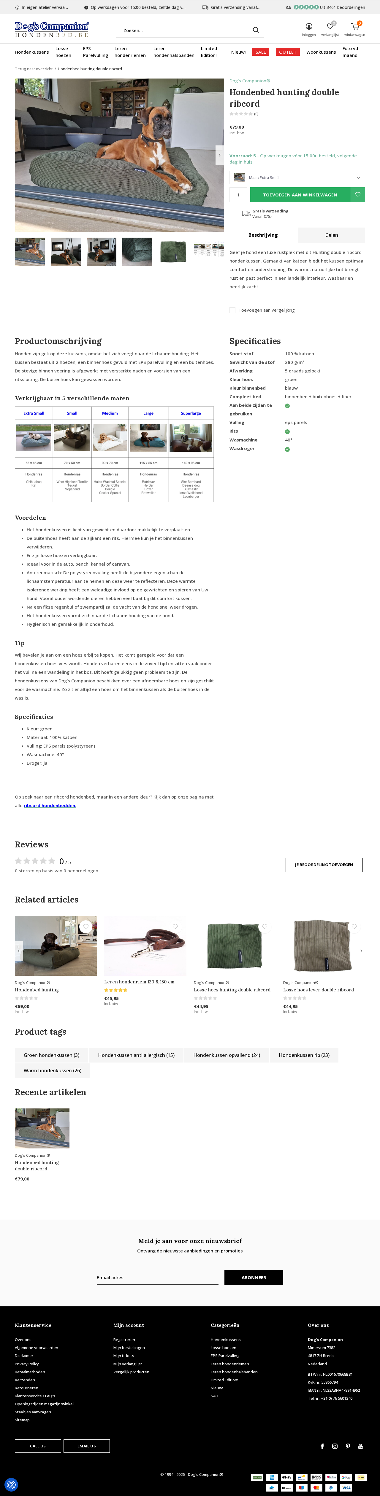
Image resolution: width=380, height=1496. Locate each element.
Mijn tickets (123, 1355)
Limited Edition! (209, 52)
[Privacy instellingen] (11, 1485)
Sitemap (22, 1420)
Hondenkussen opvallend (226, 1055)
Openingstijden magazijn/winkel (44, 1404)
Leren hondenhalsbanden (173, 52)
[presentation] (220, 155)
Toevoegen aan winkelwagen (300, 195)
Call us (38, 1446)
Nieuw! (238, 52)
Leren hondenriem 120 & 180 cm (139, 982)
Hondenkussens (32, 52)
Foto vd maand (350, 52)
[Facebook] (322, 1446)
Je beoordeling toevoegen (324, 864)
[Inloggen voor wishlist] (357, 194)
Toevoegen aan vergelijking (266, 310)
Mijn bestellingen (129, 1347)
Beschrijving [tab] (263, 235)
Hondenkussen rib (304, 1055)
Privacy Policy (27, 1364)
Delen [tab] (331, 235)
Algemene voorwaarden (36, 1347)
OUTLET (288, 52)
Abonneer (254, 1277)
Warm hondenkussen (52, 1070)
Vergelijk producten (131, 1372)
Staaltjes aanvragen (33, 1412)
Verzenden (25, 1380)
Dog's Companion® (249, 81)
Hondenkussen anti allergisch (136, 1055)
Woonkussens (321, 52)
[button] (30, 252)
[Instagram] (335, 1446)
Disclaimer (24, 1355)
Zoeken (256, 30)
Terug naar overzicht (34, 68)
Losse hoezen (63, 52)
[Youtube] (360, 1446)
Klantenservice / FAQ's (35, 1396)
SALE (261, 52)
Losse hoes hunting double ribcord (232, 990)
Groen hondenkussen (51, 1055)
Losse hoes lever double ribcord (318, 990)
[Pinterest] (348, 1446)
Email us (86, 1446)
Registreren (124, 1339)
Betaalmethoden (30, 1372)
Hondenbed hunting (37, 990)
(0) (256, 113)
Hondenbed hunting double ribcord (37, 1166)
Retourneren (26, 1388)
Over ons (23, 1339)
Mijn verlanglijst (127, 1364)
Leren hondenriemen (130, 52)
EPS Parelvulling (95, 52)
